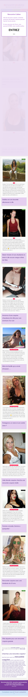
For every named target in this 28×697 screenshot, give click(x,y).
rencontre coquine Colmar (19, 663)
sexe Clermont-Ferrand (6, 672)
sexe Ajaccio (10, 670)
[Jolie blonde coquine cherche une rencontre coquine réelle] (14, 448)
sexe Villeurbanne (13, 676)
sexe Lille (18, 672)
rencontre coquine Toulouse (18, 667)
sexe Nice (12, 674)
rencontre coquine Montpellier (13, 665)
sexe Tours (8, 676)
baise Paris (4, 657)
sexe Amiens (15, 670)
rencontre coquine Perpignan (7, 667)
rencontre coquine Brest (9, 663)
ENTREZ (14, 30)
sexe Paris (21, 674)
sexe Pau (4, 675)
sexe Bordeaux (8, 671)
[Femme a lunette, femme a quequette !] (14, 499)
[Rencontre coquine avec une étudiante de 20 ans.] (14, 550)
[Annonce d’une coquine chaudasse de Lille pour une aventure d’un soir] (14, 282)
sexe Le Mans (13, 672)
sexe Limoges (23, 672)
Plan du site (14, 686)
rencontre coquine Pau (18, 666)
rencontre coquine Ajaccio (15, 660)
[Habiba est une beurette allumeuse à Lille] (14, 170)
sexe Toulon (19, 675)
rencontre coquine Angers (13, 661)
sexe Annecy (20, 670)
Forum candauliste (20, 692)
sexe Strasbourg (14, 675)
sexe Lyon (4, 674)
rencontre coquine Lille (6, 664)
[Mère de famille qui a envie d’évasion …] (14, 338)
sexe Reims (8, 675)
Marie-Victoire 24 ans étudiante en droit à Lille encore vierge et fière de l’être (13, 257)
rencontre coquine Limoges (16, 664)
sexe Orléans (16, 674)
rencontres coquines (15, 647)
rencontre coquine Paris (9, 666)
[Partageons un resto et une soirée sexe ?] (14, 391)
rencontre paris (5, 670)
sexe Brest (13, 671)
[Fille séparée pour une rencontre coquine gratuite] (14, 605)
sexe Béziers (18, 671)
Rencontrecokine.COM (6, 682)
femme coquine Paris (10, 657)
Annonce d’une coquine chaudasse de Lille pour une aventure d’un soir (11, 318)
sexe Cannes (23, 671)
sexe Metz (8, 674)
